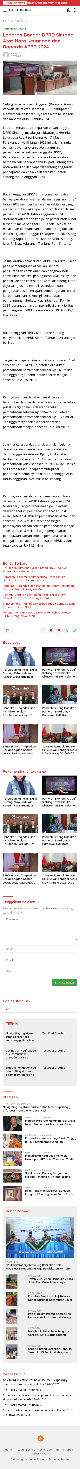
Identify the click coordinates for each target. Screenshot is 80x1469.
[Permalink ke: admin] (6, 54)
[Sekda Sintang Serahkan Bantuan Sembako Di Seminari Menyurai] (11, 1351)
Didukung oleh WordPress (27, 1459)
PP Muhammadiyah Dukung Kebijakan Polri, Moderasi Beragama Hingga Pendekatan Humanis (38, 1266)
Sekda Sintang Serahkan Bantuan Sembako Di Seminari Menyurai (50, 1350)
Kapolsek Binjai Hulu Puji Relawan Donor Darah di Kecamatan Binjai (50, 1298)
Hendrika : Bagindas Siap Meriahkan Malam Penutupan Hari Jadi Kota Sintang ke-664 (38, 587)
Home (9, 1449)
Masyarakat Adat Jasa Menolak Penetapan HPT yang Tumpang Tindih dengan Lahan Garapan (49, 1157)
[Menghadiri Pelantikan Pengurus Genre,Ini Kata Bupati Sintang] (11, 1334)
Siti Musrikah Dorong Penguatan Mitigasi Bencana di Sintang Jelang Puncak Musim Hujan (47, 1174)
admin (14, 53)
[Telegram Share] (66, 630)
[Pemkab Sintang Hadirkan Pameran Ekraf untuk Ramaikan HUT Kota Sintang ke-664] (59, 694)
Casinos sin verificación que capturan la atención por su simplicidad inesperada (21, 1054)
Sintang (21, 28)
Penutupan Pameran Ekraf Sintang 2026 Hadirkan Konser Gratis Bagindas (35, 569)
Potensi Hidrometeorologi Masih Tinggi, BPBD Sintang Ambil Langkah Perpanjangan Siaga (50, 1139)
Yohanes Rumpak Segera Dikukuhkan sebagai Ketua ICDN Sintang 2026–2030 (37, 614)
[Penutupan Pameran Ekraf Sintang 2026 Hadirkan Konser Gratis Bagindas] (20, 656)
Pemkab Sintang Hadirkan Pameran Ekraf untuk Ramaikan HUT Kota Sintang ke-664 (34, 596)
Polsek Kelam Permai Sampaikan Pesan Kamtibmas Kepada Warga (50, 1315)
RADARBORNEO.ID (23, 10)
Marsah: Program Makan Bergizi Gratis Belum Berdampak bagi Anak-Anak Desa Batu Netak (50, 1122)
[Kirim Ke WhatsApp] (74, 630)
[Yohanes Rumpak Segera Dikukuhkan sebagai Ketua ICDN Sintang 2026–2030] (59, 733)
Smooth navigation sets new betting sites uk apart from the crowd (21, 1071)
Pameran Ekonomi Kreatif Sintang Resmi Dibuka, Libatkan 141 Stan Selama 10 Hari (34, 578)
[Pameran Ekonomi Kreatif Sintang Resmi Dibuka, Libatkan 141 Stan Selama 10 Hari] (59, 656)
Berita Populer (65, 1449)
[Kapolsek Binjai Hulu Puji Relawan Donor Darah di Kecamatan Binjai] (11, 1299)
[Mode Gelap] (68, 10)
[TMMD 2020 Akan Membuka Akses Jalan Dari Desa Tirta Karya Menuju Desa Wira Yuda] (11, 1281)
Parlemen (9, 28)
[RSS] (40, 1438)
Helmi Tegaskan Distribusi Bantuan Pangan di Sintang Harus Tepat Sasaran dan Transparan (51, 1192)
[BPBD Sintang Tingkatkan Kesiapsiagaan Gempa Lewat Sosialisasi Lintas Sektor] (20, 733)
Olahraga (46, 1449)
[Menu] (5, 10)
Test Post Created (53, 1033)
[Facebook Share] (43, 630)
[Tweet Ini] (51, 630)
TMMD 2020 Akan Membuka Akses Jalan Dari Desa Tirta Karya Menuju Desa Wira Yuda (50, 1280)
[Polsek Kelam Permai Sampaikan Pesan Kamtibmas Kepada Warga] (11, 1316)
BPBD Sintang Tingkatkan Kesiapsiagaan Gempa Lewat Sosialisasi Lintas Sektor (39, 605)
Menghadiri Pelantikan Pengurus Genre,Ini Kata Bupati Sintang (49, 1333)
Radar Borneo (26, 1449)
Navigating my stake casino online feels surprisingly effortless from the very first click (21, 1037)
